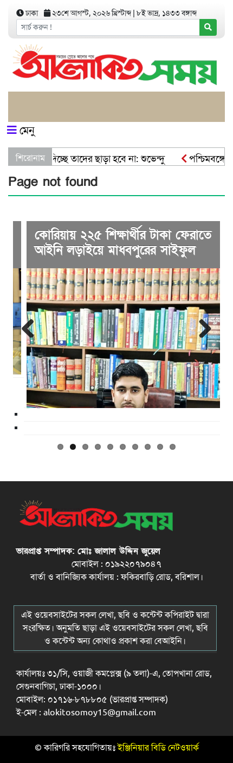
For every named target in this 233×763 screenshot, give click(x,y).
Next (204, 327)
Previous (29, 327)
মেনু (26, 130)
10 (173, 447)
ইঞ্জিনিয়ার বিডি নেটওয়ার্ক (158, 747)
